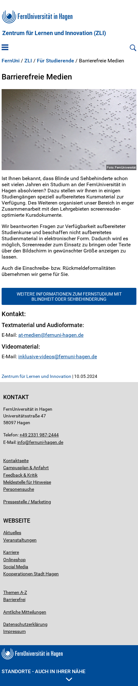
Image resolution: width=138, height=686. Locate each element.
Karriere (11, 552)
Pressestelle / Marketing (27, 501)
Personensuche (18, 489)
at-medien (29, 335)
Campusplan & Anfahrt (26, 467)
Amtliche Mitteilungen (24, 612)
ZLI (28, 61)
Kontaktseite (16, 460)
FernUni (11, 61)
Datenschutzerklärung (25, 624)
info (21, 442)
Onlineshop (14, 559)
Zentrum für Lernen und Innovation (36, 376)
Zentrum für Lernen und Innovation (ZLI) (54, 33)
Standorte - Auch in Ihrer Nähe (43, 671)
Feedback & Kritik (20, 475)
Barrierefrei (14, 599)
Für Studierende (55, 61)
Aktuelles (12, 532)
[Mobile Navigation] (5, 47)
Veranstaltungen (20, 540)
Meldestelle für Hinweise (27, 482)
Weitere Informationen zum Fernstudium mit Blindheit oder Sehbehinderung (69, 296)
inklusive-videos (36, 356)
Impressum (14, 631)
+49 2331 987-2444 (39, 434)
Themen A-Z (15, 592)
